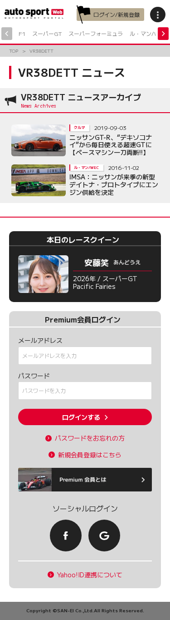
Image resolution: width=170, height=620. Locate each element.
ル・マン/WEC (148, 33)
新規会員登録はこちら (89, 455)
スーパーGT (47, 33)
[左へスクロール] (6, 33)
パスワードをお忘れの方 (90, 438)
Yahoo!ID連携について (89, 575)
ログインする (81, 417)
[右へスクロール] (163, 33)
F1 (22, 33)
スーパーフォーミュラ (95, 33)
